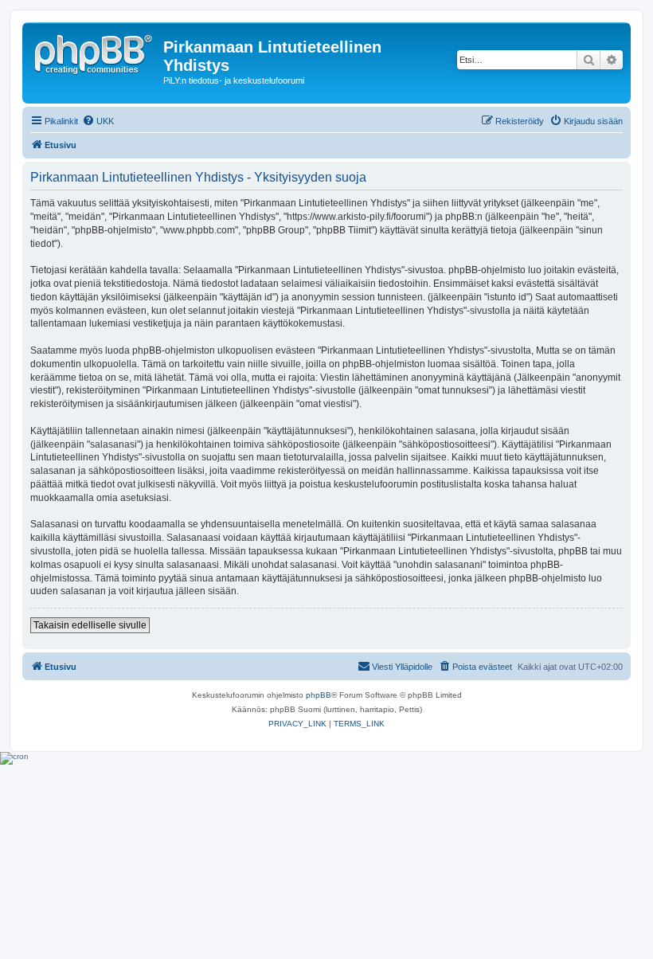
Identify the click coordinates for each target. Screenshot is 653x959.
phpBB (318, 695)
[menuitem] (98, 121)
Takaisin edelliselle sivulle (90, 625)
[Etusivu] (94, 51)
